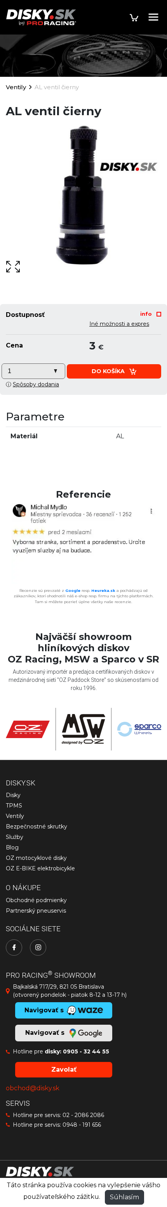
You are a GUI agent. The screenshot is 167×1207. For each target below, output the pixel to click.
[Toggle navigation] (153, 17)
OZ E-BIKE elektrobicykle (40, 868)
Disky (13, 795)
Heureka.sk (103, 590)
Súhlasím (124, 1197)
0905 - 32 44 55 (86, 1051)
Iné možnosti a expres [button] (119, 323)
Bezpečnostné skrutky (36, 826)
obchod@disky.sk (32, 1088)
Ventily (16, 87)
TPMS (14, 805)
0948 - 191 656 (82, 1124)
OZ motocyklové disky (36, 857)
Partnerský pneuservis (36, 910)
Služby (14, 836)
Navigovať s (45, 1032)
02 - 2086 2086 (83, 1115)
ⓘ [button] (32, 384)
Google (72, 590)
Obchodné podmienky (36, 900)
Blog (12, 847)
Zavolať (64, 1069)
